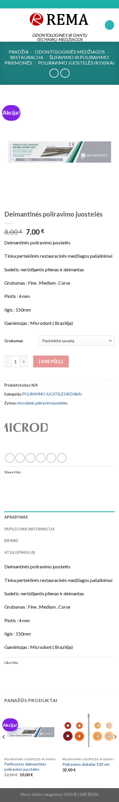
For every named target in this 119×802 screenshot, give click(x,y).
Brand (11, 540)
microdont (25, 403)
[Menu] (7, 25)
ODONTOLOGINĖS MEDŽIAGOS (70, 51)
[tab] (59, 517)
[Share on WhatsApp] (9, 458)
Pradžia (19, 51)
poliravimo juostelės (51, 403)
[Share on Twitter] (30, 458)
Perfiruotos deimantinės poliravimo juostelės (25, 767)
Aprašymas (16, 517)
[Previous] (4, 748)
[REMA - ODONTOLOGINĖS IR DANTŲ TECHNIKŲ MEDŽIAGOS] (59, 19)
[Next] (115, 748)
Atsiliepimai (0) (19, 552)
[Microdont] (26, 434)
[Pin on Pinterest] (51, 458)
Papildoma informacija (29, 529)
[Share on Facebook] (20, 458)
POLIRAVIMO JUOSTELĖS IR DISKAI (76, 62)
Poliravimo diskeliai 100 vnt (86, 764)
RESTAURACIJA (26, 57)
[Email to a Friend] (41, 458)
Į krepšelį (51, 361)
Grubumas (13, 340)
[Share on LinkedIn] (61, 458)
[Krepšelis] (109, 25)
